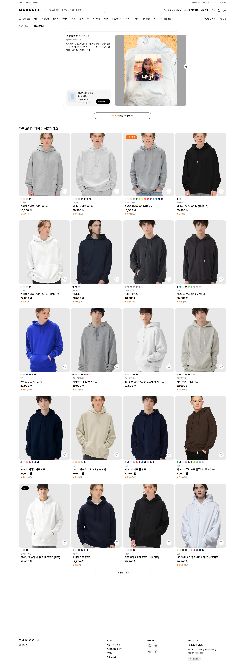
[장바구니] (219, 10)
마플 (20, 3)
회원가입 (223, 3)
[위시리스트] (214, 10)
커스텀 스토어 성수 (114, 649)
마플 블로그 (111, 657)
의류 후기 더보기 (122, 116)
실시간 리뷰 (23, 26)
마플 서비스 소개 (113, 645)
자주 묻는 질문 (194, 659)
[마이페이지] (224, 10)
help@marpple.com (195, 653)
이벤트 (109, 653)
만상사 (35, 3)
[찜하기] (64, 191)
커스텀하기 (101, 101)
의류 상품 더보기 (122, 573)
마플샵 (27, 3)
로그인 (215, 3)
